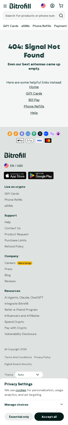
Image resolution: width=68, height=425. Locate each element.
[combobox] (30, 15)
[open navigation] (5, 6)
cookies (20, 390)
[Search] (61, 16)
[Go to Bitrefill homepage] (20, 6)
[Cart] (61, 5)
